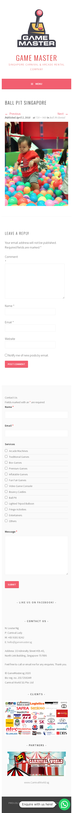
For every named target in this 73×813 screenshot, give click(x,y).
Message (11, 531)
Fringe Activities (17, 509)
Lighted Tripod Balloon (21, 503)
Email (9, 322)
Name (9, 306)
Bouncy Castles (17, 492)
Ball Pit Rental (57, 117)
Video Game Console (20, 486)
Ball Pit (13, 497)
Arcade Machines (18, 451)
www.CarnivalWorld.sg (36, 782)
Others (12, 521)
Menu (38, 84)
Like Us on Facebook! (36, 602)
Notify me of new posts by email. (28, 355)
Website (10, 339)
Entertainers (15, 515)
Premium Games (18, 468)
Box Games (15, 462)
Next (61, 114)
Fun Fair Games (17, 480)
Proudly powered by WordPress (30, 803)
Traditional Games (19, 457)
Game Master (36, 57)
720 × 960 (41, 117)
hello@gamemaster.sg (19, 642)
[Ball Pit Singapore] (36, 205)
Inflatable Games (18, 474)
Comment (11, 259)
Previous (14, 114)
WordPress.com (41, 806)
